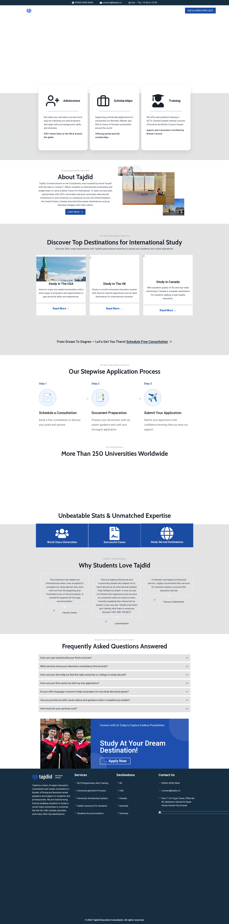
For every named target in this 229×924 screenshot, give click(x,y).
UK (120, 783)
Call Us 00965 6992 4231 (200, 10)
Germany (123, 813)
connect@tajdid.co (170, 790)
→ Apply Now (115, 761)
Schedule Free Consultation (147, 342)
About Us (80, 10)
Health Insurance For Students (92, 805)
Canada (123, 798)
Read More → (61, 308)
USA (121, 790)
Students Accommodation (90, 813)
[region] (114, 39)
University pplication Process (91, 790)
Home (69, 10)
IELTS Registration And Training (92, 783)
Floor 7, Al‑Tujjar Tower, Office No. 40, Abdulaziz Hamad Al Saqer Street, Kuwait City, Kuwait (178, 802)
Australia (123, 805)
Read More (49, 147)
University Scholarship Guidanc (92, 798)
